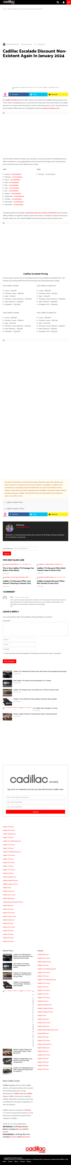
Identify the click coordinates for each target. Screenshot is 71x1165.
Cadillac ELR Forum (8, 873)
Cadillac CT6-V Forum (9, 863)
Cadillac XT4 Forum (8, 931)
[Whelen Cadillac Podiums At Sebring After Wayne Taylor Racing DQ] (7, 720)
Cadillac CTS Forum (8, 866)
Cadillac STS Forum (8, 909)
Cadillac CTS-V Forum (9, 870)
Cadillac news (18, 1093)
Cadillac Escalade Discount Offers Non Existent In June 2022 (51, 582)
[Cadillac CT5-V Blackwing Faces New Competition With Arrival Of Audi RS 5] (7, 1074)
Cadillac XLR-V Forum (9, 927)
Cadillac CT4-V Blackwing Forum (12, 841)
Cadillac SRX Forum (8, 906)
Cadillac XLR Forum (8, 924)
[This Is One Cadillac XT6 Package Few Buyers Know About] (18, 564)
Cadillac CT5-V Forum (9, 855)
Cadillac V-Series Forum (9, 916)
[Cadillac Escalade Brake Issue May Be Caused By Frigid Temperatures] (7, 1064)
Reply (11, 606)
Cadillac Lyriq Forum (8, 891)
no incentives (16, 174)
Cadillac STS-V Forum (9, 913)
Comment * (7, 620)
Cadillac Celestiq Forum (9, 834)
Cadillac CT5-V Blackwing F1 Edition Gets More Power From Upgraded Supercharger (40, 671)
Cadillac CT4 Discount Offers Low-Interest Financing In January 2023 (17, 582)
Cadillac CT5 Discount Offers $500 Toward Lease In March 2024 (51, 569)
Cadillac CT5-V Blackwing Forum (12, 852)
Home (4, 9)
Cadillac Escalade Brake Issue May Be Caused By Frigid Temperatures (22, 1060)
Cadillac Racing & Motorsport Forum (13, 902)
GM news (19, 1129)
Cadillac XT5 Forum (8, 934)
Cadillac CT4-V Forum (9, 845)
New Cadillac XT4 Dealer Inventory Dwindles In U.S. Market (32, 680)
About (16, 1161)
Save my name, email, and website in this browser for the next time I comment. (33, 653)
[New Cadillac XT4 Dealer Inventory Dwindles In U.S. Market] (7, 686)
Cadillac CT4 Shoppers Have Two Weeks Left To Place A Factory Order (36, 690)
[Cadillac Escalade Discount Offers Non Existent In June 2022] (52, 577)
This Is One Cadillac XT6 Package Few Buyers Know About (18, 569)
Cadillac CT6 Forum (8, 859)
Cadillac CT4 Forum (8, 838)
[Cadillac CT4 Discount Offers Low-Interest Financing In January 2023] (18, 577)
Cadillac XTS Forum (8, 941)
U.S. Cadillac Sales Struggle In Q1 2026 (45, 708)
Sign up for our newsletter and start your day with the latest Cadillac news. (35, 789)
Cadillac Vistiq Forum (8, 920)
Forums (10, 1161)
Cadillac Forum (7, 888)
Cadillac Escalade (11, 100)
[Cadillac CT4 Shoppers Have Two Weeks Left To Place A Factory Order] (7, 695)
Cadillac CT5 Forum (8, 848)
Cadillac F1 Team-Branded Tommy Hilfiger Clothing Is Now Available (35, 699)
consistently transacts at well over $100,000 (41, 213)
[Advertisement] (35, 26)
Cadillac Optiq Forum (9, 898)
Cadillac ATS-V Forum (9, 830)
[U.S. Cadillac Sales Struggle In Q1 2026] (17, 707)
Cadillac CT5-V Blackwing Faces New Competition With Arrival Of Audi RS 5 (23, 1070)
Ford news (13, 1137)
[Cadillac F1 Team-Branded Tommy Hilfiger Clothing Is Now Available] (7, 705)
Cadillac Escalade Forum (9, 877)
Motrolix (28, 1110)
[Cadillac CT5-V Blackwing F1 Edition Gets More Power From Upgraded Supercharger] (7, 677)
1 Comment (41, 44)
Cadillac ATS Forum (8, 827)
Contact (22, 1161)
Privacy (29, 1161)
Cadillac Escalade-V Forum (10, 884)
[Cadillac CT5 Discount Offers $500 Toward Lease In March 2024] (52, 564)
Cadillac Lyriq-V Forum (9, 895)
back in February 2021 (51, 108)
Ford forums (25, 1137)
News (4, 1161)
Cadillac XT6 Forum (8, 938)
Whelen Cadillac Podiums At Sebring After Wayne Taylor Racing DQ (35, 714)
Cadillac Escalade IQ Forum (10, 881)
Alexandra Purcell (12, 44)
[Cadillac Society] (9, 5)
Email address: (8, 548)
